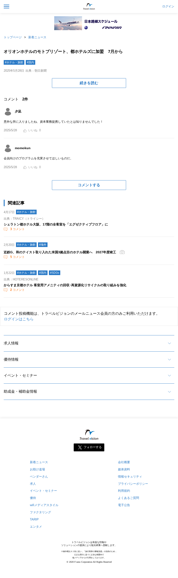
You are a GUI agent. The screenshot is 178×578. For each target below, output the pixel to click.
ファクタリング (40, 512)
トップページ (13, 37)
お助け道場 (37, 469)
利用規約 (124, 490)
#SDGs (54, 272)
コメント (17, 229)
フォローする (93, 447)
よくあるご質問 (128, 498)
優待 (33, 498)
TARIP (34, 519)
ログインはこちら (19, 319)
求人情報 (11, 343)
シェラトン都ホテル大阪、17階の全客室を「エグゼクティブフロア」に (56, 224)
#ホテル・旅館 (14, 62)
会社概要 (124, 462)
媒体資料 (124, 469)
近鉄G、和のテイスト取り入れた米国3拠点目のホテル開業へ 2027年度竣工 (60, 252)
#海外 (42, 244)
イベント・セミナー (20, 375)
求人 (33, 483)
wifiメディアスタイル (44, 505)
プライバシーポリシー (133, 483)
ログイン (168, 6)
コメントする (89, 185)
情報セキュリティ (130, 476)
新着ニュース (37, 37)
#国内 (30, 62)
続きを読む (89, 83)
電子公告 (124, 505)
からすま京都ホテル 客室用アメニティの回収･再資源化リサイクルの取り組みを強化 (65, 285)
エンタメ (36, 526)
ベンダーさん (39, 476)
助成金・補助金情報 (20, 391)
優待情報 (11, 359)
